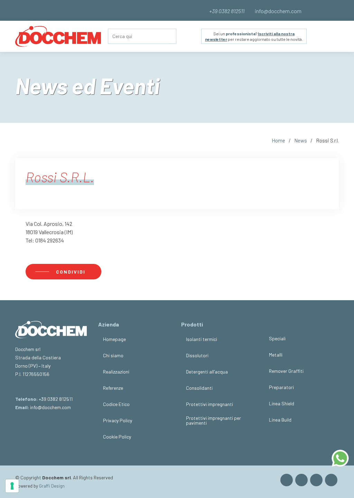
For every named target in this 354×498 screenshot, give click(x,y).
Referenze (113, 388)
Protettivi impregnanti (209, 404)
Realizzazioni (116, 371)
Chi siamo (113, 355)
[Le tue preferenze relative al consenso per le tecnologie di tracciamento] (12, 485)
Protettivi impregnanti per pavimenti (213, 420)
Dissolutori (197, 355)
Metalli (275, 354)
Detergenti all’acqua (207, 371)
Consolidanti (199, 388)
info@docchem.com (277, 11)
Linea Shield (281, 403)
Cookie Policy (117, 436)
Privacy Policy (117, 420)
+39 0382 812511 (56, 399)
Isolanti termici (201, 339)
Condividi (71, 272)
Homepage (114, 339)
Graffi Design (52, 486)
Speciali (277, 338)
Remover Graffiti (286, 371)
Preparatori (281, 387)
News (300, 140)
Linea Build (280, 419)
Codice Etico (116, 404)
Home (278, 140)
